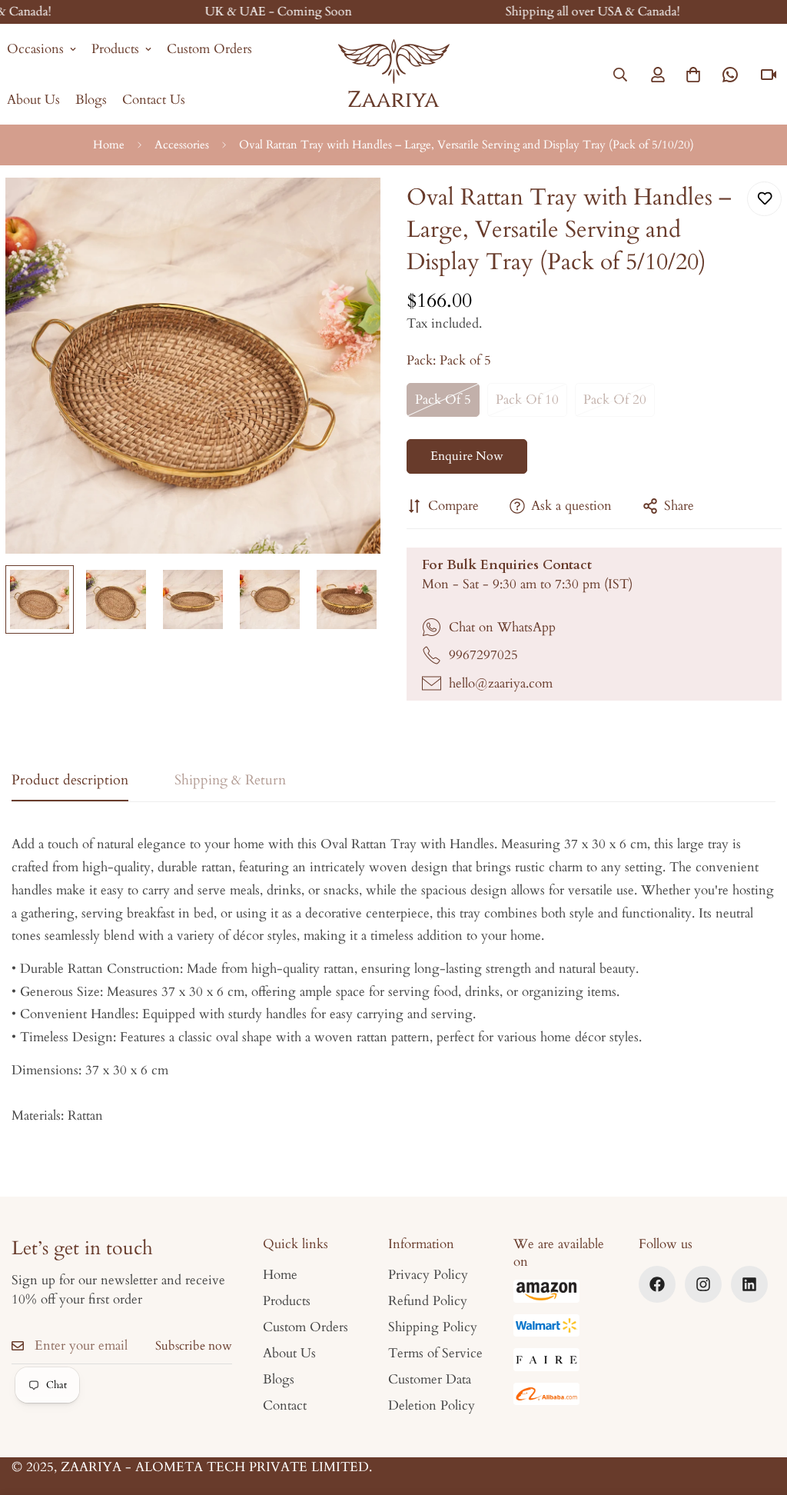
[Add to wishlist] (764, 198)
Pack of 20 (614, 399)
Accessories (181, 144)
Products (115, 49)
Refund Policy (427, 1301)
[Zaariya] (394, 74)
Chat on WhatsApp (502, 627)
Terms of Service (435, 1353)
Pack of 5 (443, 399)
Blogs (91, 99)
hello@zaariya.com (501, 683)
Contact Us (153, 99)
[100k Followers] (703, 1284)
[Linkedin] (749, 1284)
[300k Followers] (657, 1284)
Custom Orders (209, 49)
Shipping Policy (432, 1327)
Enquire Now (466, 456)
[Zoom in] (348, 210)
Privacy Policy (428, 1275)
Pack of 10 (527, 399)
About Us (289, 1353)
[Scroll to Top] (757, 1411)
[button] (693, 74)
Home (109, 144)
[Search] (620, 75)
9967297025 (483, 655)
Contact (285, 1405)
